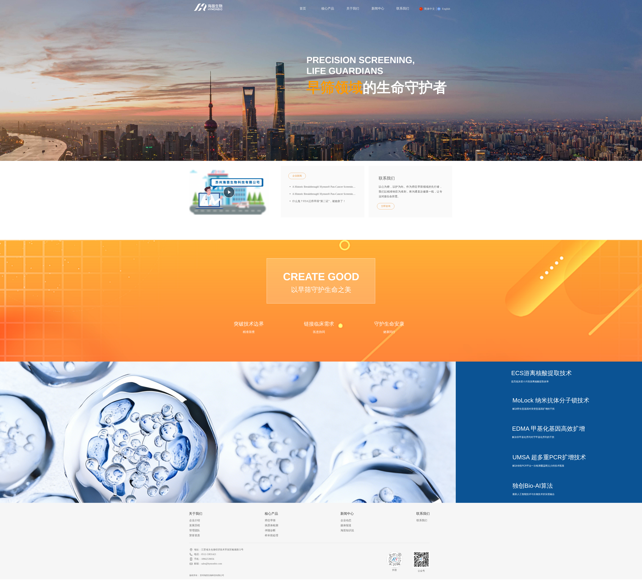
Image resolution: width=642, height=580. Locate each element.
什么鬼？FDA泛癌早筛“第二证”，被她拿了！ (319, 201)
